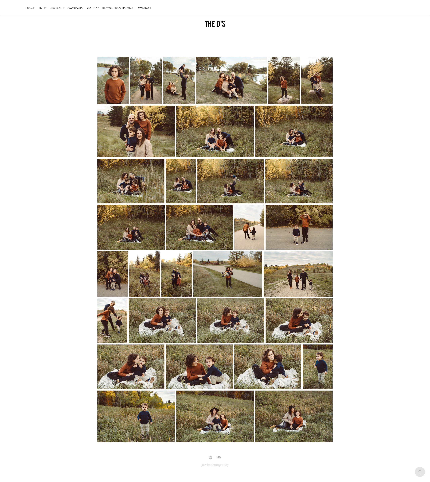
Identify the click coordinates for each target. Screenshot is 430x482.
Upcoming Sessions (117, 8)
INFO (43, 8)
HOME (30, 8)
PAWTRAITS (75, 8)
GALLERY (93, 8)
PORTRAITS (57, 8)
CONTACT (144, 8)
